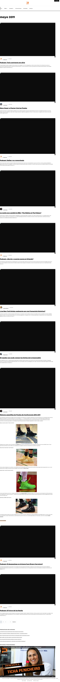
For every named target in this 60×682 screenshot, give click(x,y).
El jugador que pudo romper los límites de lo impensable (20, 358)
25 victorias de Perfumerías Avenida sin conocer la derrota (10, 639)
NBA (0, 8)
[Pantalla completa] (54, 676)
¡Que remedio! (24, 680)
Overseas (11, 8)
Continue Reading (3, 520)
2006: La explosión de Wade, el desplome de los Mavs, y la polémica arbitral (13, 633)
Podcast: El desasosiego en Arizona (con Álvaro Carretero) (21, 564)
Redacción (5, 59)
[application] (27, 661)
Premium (31, 8)
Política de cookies (36, 680)
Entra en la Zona (18, 8)
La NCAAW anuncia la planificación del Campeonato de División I (11, 631)
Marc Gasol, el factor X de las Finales (13, 108)
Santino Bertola (6, 308)
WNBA (5, 8)
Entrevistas (25, 8)
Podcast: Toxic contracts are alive (12, 62)
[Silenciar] (52, 676)
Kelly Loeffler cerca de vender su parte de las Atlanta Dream (11, 637)
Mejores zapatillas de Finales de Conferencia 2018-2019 (20, 415)
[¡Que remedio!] (58, 679)
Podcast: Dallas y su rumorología (12, 160)
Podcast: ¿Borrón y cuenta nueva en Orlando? (16, 259)
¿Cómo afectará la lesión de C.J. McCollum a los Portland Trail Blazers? (12, 641)
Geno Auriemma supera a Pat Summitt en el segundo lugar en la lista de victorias (14, 635)
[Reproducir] (1, 676)
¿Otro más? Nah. (29, 680)
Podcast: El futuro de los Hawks (11, 610)
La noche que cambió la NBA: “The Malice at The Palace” (20, 213)
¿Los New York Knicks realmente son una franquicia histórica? (22, 311)
